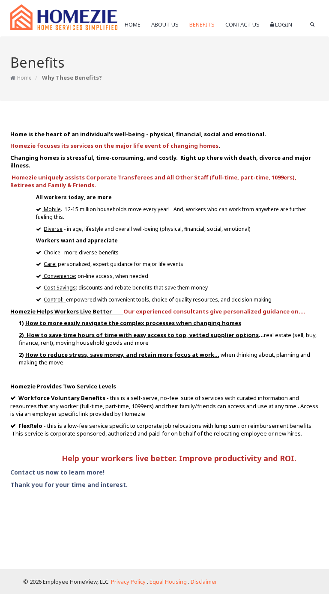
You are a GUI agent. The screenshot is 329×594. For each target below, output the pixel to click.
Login (283, 24)
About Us (165, 24)
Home (133, 24)
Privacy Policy (128, 581)
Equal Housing (168, 581)
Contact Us (242, 24)
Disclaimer (204, 581)
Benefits (202, 24)
